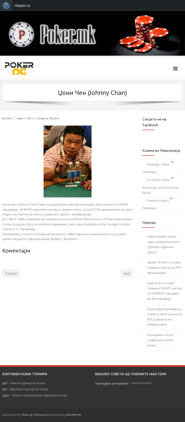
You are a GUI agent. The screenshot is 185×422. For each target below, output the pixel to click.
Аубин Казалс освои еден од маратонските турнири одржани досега (163, 244)
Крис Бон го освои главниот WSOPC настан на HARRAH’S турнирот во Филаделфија (164, 291)
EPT (4, 390)
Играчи (54, 118)
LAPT (5, 396)
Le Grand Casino (158, 180)
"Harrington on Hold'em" (112, 384)
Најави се (22, 5)
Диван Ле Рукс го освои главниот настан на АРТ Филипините (164, 267)
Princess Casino (158, 201)
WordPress (74, 414)
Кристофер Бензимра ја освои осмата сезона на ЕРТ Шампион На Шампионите (164, 317)
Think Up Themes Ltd (35, 414)
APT (5, 384)
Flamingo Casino (158, 164)
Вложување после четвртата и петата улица (160, 340)
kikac (9, 118)
